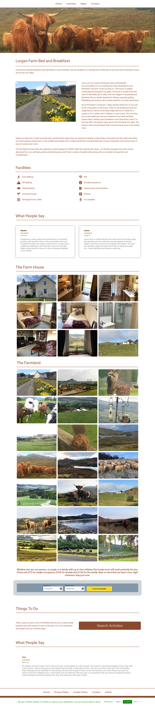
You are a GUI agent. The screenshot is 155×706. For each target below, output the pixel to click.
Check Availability (99, 589)
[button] (19, 241)
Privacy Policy (61, 692)
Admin (108, 692)
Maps (84, 3)
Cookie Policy (80, 692)
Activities (71, 3)
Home (58, 3)
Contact (95, 3)
